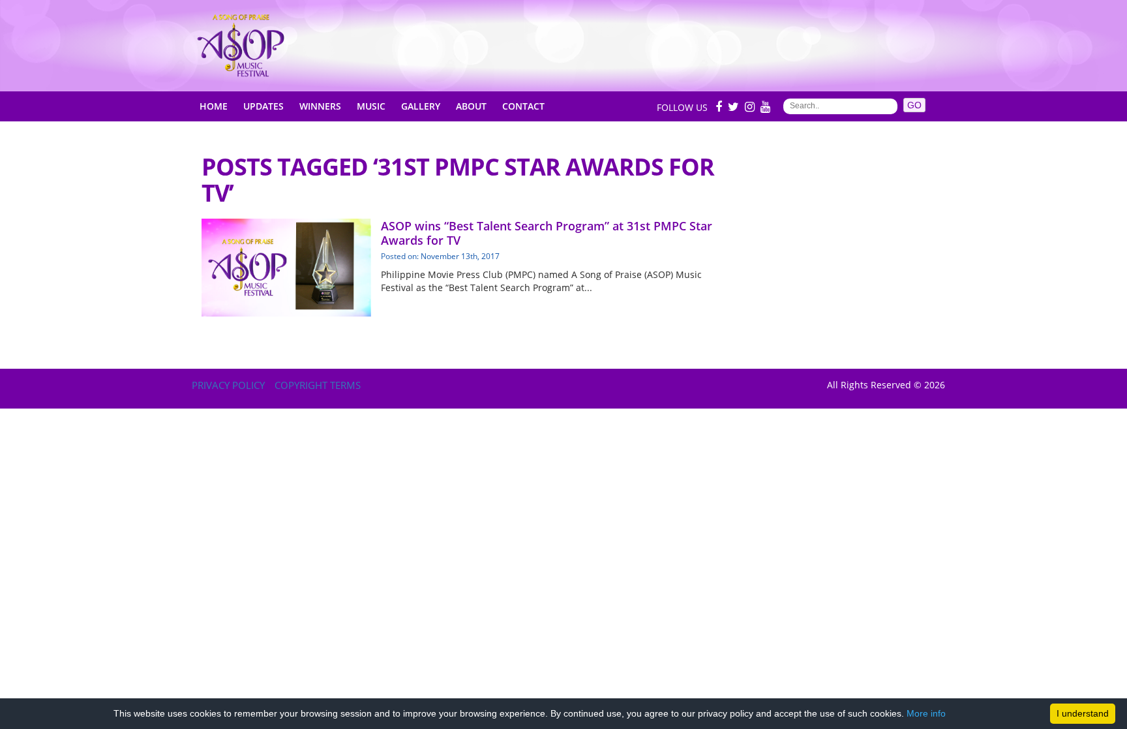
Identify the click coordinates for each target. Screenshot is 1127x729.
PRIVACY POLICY (228, 385)
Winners (320, 106)
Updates (263, 106)
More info (926, 713)
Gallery (420, 106)
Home (214, 106)
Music (371, 106)
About (471, 106)
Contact (523, 106)
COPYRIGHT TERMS (318, 385)
